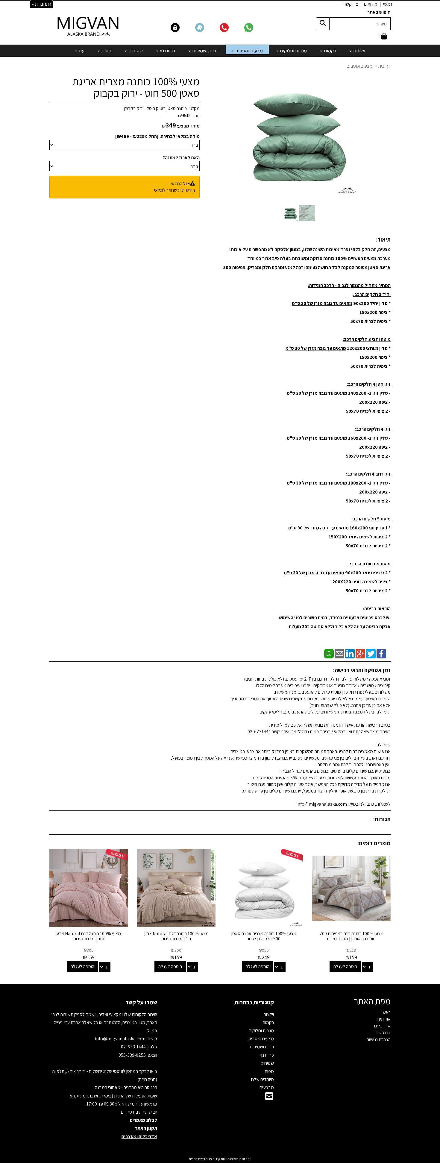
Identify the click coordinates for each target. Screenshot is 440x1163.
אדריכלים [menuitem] (382, 1026)
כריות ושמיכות (262, 1047)
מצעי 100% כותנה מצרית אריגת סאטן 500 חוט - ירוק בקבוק (136, 87)
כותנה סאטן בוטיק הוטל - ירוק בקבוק (155, 108)
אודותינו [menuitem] (370, 4)
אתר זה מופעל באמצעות (220, 1159)
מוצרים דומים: (374, 843)
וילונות (268, 1014)
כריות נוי (267, 1055)
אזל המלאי (180, 183)
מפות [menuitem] (106, 50)
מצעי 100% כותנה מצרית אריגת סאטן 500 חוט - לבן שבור (263, 936)
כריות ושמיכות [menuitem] (205, 50)
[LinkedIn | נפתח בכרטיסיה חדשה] (350, 653)
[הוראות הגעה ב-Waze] (207, 27)
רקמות (268, 1022)
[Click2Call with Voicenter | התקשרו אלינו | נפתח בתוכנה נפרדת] (231, 27)
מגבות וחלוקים (261, 1030)
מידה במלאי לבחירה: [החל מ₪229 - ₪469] (157, 136)
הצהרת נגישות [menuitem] (378, 1039)
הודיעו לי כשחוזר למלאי (174, 190)
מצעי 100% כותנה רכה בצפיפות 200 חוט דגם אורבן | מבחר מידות (351, 936)
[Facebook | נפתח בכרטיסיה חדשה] (381, 653)
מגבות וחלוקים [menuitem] (293, 50)
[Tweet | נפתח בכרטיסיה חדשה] (371, 653)
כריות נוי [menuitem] (167, 50)
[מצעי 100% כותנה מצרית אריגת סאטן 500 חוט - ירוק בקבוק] (290, 213)
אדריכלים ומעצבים (139, 1136)
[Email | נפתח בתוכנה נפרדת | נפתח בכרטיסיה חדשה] (339, 653)
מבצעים (267, 1087)
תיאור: (383, 239)
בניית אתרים (197, 1159)
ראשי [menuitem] (387, 4)
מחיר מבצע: (188, 126)
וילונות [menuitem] (358, 50)
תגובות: (382, 819)
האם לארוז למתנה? (181, 157)
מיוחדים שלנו (262, 1079)
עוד (81, 50)
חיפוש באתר (379, 12)
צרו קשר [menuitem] (351, 4)
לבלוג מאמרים (143, 1120)
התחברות (42, 4)
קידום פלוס (212, 1159)
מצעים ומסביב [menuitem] (249, 50)
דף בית (384, 66)
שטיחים (267, 1063)
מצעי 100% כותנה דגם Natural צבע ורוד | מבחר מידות (88, 936)
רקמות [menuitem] (329, 50)
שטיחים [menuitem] (135, 50)
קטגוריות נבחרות (254, 1002)
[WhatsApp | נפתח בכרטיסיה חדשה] (329, 653)
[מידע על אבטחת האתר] (183, 27)
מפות (269, 1071)
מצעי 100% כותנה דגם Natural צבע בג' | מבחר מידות (176, 936)
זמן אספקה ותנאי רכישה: (362, 670)
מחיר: (189, 116)
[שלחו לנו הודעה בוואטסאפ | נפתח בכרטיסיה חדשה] (256, 27)
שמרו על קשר (141, 1002)
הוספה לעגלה (345, 966)
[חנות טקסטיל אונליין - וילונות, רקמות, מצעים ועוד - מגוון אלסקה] (88, 26)
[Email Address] (269, 1098)
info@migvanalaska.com (120, 1039)
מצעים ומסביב (359, 66)
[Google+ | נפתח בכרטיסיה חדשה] (360, 653)
